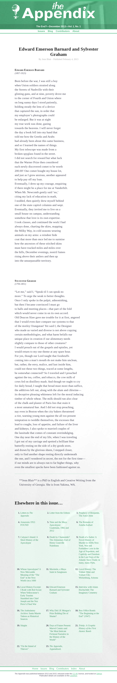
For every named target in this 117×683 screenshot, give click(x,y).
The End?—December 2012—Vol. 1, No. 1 (58, 26)
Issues (41, 31)
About (75, 31)
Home (35, 668)
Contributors (63, 31)
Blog (50, 31)
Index (74, 668)
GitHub (99, 674)
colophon (73, 676)
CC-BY (75, 674)
